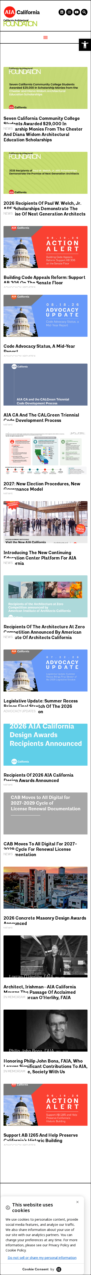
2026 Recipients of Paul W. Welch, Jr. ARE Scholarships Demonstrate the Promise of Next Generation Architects (44, 209)
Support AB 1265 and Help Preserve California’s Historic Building (41, 1138)
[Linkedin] (62, 12)
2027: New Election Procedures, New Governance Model (42, 486)
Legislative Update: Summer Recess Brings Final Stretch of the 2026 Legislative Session (41, 706)
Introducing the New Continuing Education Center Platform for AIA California (40, 558)
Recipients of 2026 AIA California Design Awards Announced (39, 778)
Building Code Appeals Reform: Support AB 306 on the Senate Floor (44, 280)
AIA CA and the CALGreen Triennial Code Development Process (41, 418)
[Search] (84, 12)
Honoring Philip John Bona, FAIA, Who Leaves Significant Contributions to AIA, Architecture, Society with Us (46, 1067)
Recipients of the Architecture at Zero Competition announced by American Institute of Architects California (44, 632)
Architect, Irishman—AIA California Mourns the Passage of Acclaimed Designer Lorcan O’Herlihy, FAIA (40, 992)
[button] (85, 45)
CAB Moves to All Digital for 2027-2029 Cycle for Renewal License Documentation (40, 849)
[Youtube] (77, 12)
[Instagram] (69, 12)
